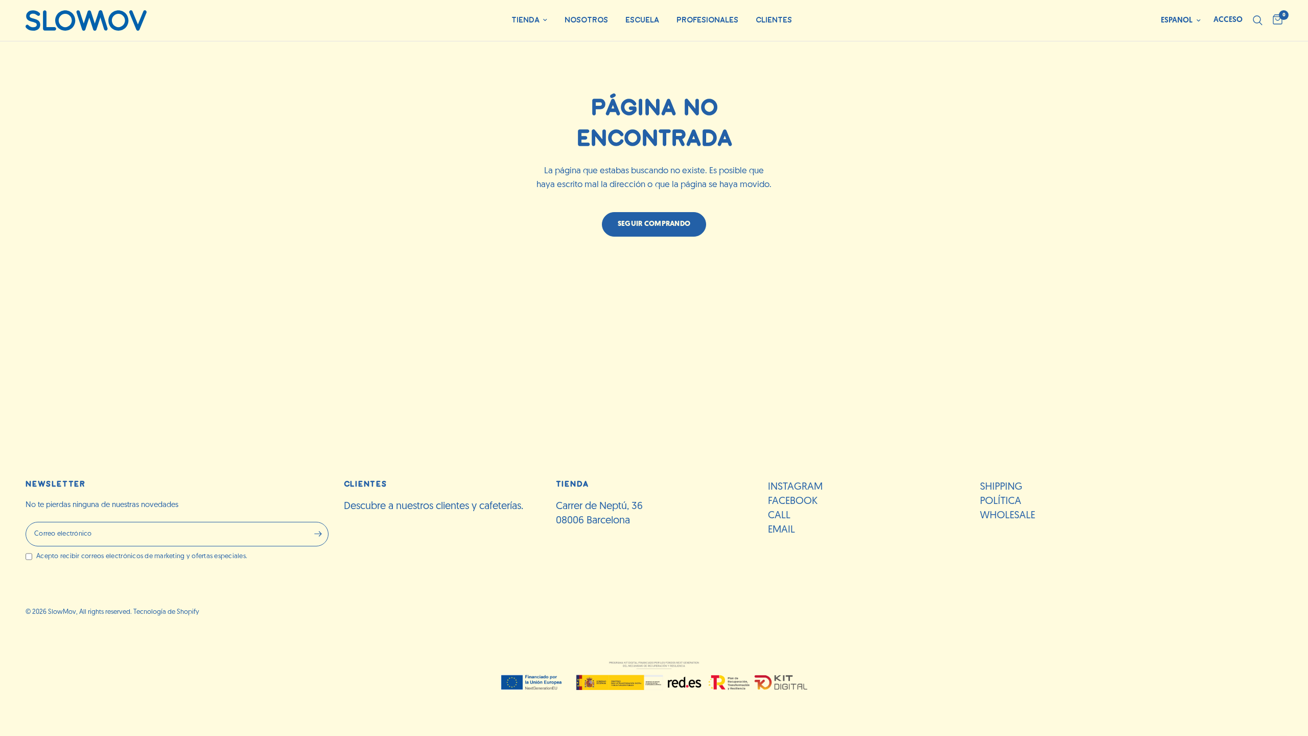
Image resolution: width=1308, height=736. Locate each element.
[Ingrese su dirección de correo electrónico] (318, 534)
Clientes (774, 20)
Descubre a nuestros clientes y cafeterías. (433, 506)
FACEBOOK (793, 501)
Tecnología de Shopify (166, 612)
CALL (779, 516)
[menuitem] (529, 20)
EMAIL (781, 530)
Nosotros (586, 20)
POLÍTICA (1000, 501)
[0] (1275, 20)
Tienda (525, 20)
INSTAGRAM (795, 487)
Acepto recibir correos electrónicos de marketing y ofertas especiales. (141, 556)
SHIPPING (1001, 487)
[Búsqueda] (1258, 20)
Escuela (642, 20)
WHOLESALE (1007, 516)
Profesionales (707, 20)
